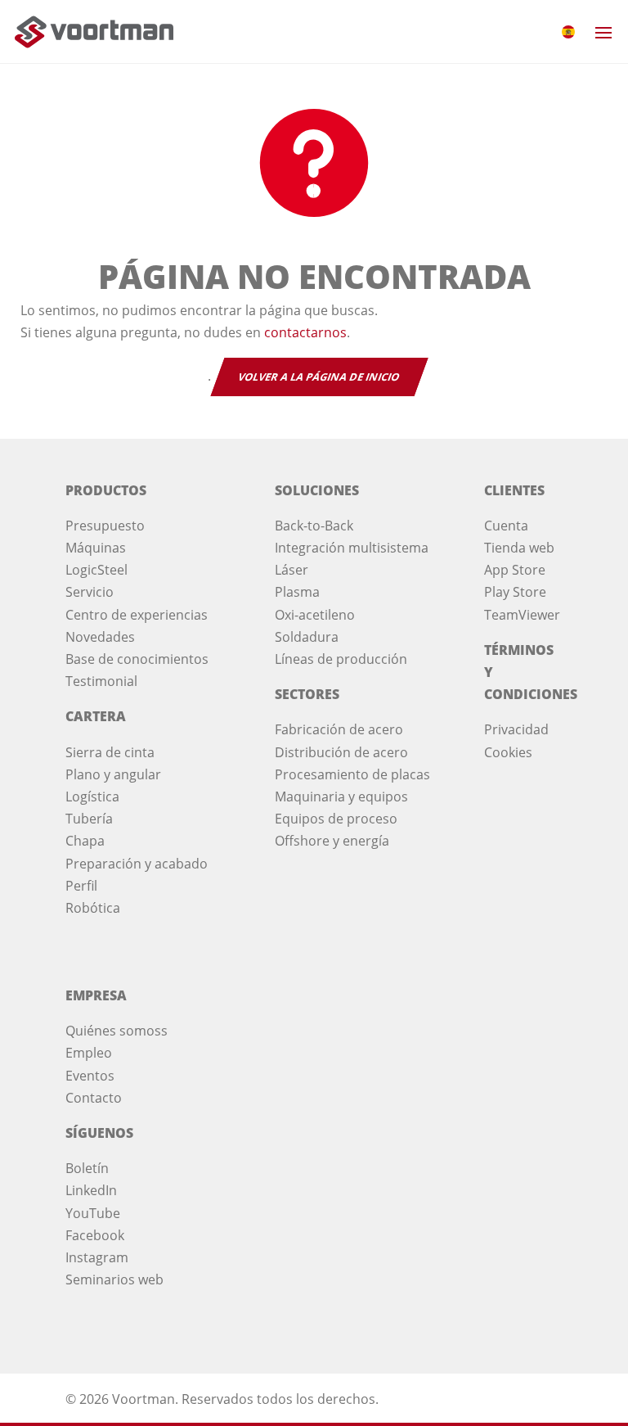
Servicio (89, 592)
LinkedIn (91, 1190)
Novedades (100, 637)
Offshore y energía (332, 841)
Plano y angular (113, 774)
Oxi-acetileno (315, 615)
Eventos (89, 1076)
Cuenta (506, 526)
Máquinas (95, 548)
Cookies (508, 752)
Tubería (89, 819)
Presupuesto (105, 526)
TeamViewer (522, 615)
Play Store (515, 592)
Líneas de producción (341, 659)
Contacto (93, 1098)
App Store (514, 570)
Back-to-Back (314, 526)
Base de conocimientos (137, 659)
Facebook (94, 1235)
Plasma (297, 592)
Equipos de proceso (336, 819)
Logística (92, 796)
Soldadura (307, 637)
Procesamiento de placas (352, 774)
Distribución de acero (341, 752)
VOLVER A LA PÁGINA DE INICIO (318, 377)
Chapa (85, 841)
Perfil (81, 886)
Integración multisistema (351, 548)
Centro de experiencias (136, 615)
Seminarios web (114, 1279)
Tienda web (519, 548)
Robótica (92, 908)
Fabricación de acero (339, 729)
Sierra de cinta (110, 752)
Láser (291, 570)
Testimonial (101, 681)
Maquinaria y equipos (341, 796)
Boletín (87, 1168)
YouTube (92, 1213)
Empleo (88, 1053)
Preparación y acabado (136, 864)
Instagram (96, 1257)
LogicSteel (96, 570)
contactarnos (305, 332)
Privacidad (516, 729)
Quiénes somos (113, 1031)
